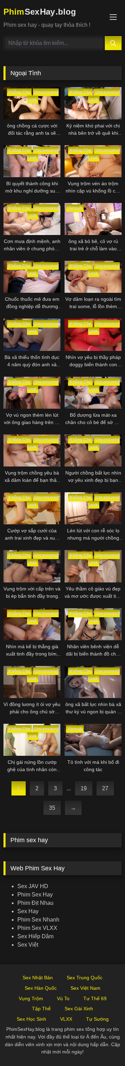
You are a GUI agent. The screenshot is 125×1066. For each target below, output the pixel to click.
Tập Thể (41, 1008)
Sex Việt (27, 945)
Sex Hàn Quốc (41, 988)
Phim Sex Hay (35, 895)
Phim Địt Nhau (35, 903)
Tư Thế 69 (95, 998)
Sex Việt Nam (85, 988)
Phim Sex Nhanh (38, 920)
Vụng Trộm (31, 998)
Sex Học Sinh (31, 1019)
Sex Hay (28, 911)
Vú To (63, 998)
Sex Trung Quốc (84, 977)
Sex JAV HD (32, 886)
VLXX (66, 1019)
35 (52, 808)
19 (84, 788)
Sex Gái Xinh (79, 1008)
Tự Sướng (97, 1019)
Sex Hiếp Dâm (35, 936)
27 (105, 788)
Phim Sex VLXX (37, 928)
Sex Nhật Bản (38, 977)
